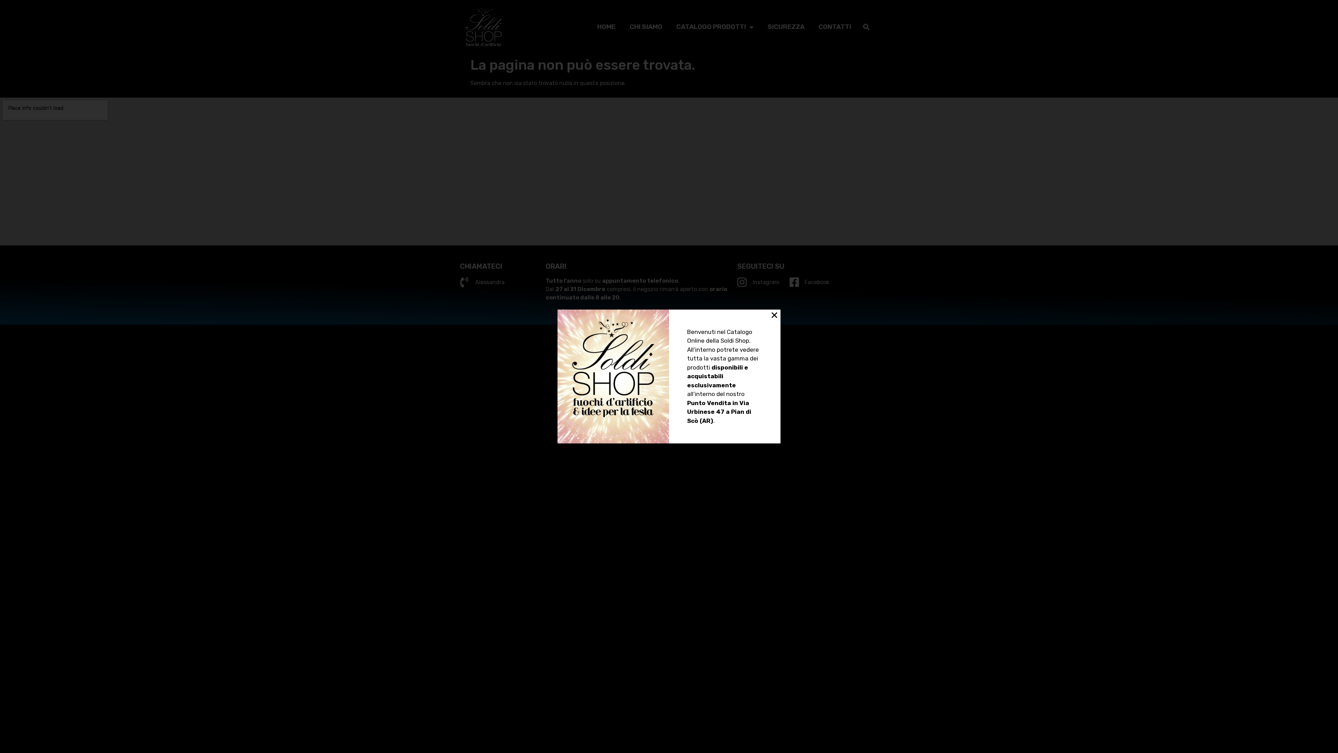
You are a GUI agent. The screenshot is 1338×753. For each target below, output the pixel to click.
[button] (774, 315)
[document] (669, 376)
